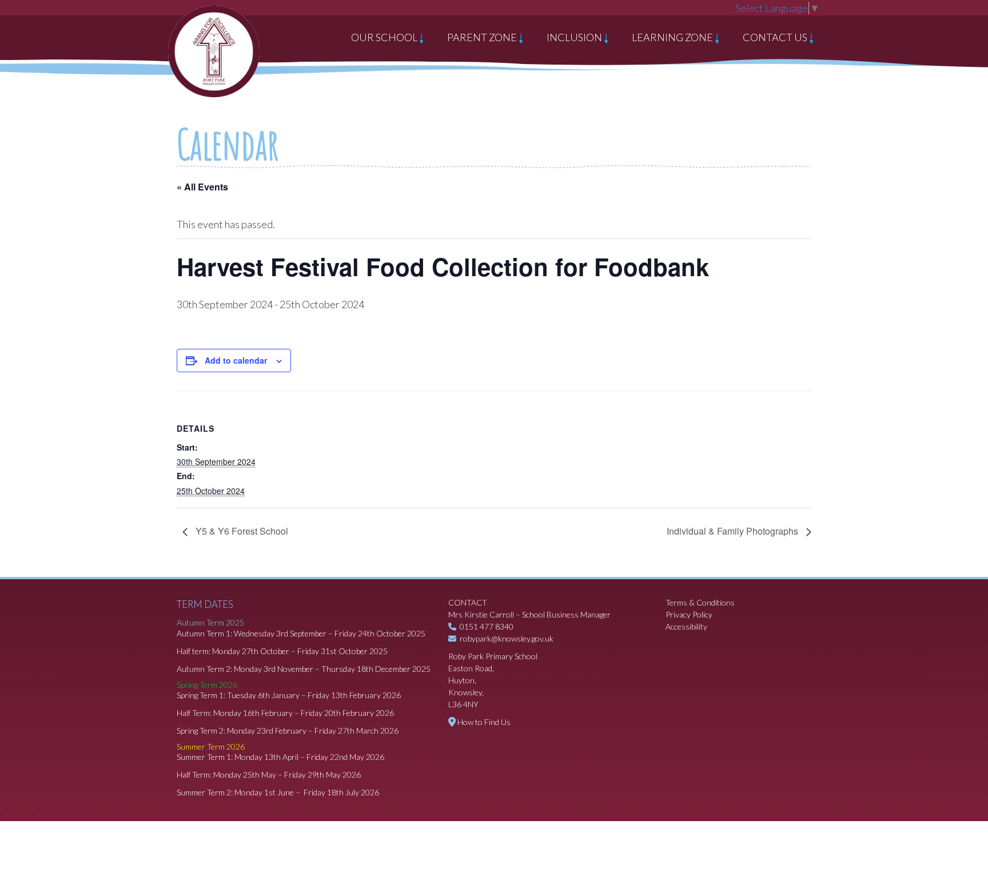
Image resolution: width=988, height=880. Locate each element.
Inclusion (575, 37)
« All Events (202, 186)
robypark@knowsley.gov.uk (506, 638)
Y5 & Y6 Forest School (240, 530)
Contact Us (776, 37)
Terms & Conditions (700, 602)
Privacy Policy (689, 614)
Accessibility (686, 626)
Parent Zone (483, 37)
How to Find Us (484, 722)
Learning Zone (673, 37)
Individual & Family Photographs (733, 530)
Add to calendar (236, 360)
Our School (385, 37)
